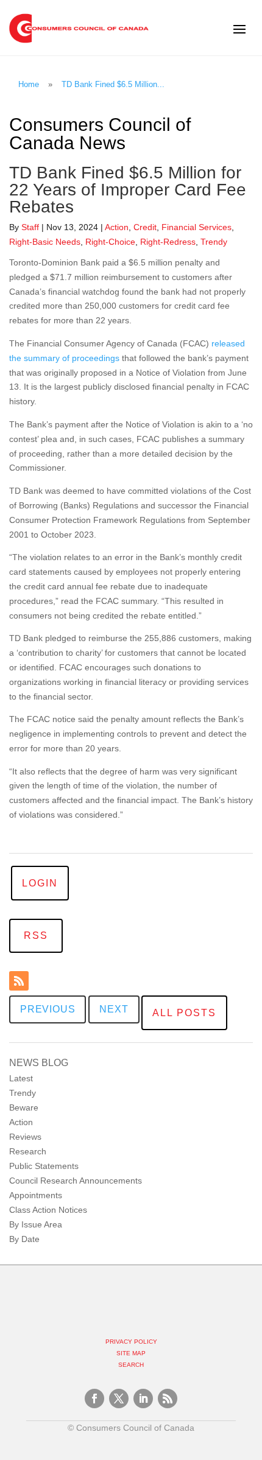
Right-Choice (110, 242)
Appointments (35, 1195)
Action (21, 1122)
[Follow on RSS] (19, 981)
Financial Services (196, 227)
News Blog (38, 1063)
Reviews (25, 1137)
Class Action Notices (48, 1210)
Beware (23, 1107)
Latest (21, 1078)
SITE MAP (131, 1353)
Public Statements (44, 1166)
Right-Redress (168, 242)
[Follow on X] (119, 1398)
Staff (30, 227)
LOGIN (40, 883)
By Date (24, 1239)
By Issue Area (35, 1224)
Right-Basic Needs (44, 242)
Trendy (22, 1093)
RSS (36, 935)
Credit (145, 227)
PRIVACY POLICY (131, 1341)
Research (27, 1151)
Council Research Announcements (75, 1180)
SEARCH (131, 1364)
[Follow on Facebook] (94, 1398)
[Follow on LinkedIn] (143, 1398)
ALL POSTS (184, 1013)
